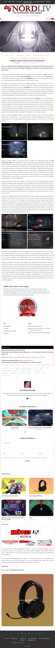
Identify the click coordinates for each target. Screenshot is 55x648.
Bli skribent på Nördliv (38, 1)
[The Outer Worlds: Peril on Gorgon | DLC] (40, 418)
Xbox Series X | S (5, 375)
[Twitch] (43, 633)
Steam (37, 357)
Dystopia (48, 368)
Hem (7, 55)
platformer (5, 373)
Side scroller (37, 373)
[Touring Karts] (14, 418)
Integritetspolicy (31, 640)
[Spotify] (28, 633)
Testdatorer (19, 1)
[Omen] (41, 508)
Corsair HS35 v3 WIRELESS (35, 495)
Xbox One (44, 373)
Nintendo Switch (37, 370)
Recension (29, 373)
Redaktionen (11, 1)
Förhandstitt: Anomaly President (10, 495)
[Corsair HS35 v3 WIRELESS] (41, 486)
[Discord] (22, 633)
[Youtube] (32, 633)
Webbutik (48, 1)
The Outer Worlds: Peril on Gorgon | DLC (40, 427)
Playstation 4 (13, 373)
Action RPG (4, 368)
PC (44, 370)
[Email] (36, 633)
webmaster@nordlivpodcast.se (33, 642)
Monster (29, 370)
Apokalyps (18, 368)
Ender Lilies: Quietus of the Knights (10, 370)
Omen (30, 517)
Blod (37, 368)
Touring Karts (14, 427)
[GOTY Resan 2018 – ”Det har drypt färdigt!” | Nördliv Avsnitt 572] (14, 508)
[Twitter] (18, 633)
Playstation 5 (21, 373)
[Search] (47, 19)
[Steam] (39, 633)
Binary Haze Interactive (26, 360)
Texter (12, 55)
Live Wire (23, 370)
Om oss (5, 1)
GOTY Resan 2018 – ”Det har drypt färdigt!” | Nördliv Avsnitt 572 (13, 518)
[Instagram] (11, 633)
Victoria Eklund (16, 62)
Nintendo (28, 55)
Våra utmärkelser (27, 1)
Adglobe (11, 368)
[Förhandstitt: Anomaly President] (14, 486)
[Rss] (25, 633)
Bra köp (41, 368)
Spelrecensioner (20, 55)
